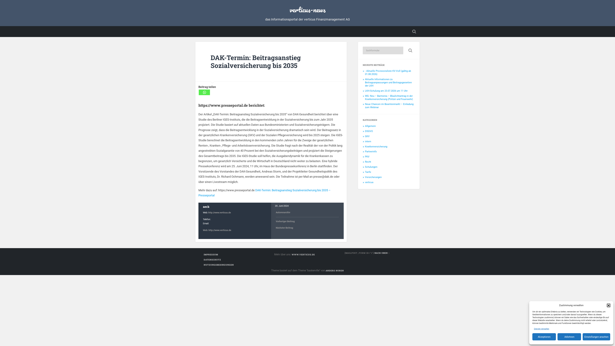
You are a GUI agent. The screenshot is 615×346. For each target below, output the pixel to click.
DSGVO (369, 131)
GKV (367, 136)
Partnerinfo (371, 151)
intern (368, 141)
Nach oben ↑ (382, 253)
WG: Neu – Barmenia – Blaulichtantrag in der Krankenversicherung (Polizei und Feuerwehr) (389, 98)
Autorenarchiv (283, 212)
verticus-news (308, 9)
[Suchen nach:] (383, 50)
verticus (369, 182)
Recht (368, 161)
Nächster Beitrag (284, 228)
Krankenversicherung (376, 146)
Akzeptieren (544, 336)
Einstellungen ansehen (596, 336)
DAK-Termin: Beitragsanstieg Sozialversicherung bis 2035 (256, 61)
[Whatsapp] (204, 92)
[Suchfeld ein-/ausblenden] (414, 31)
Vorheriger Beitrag (285, 221)
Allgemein (370, 126)
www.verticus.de (303, 254)
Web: (206, 230)
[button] (608, 305)
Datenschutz (212, 259)
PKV (367, 156)
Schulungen (371, 166)
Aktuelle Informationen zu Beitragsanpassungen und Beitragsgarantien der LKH (388, 82)
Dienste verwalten (541, 329)
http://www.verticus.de (219, 212)
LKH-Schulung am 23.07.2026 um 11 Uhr (386, 90)
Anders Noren (335, 270)
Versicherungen (373, 177)
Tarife (368, 172)
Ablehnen (569, 336)
